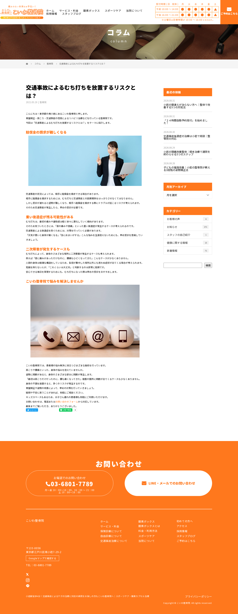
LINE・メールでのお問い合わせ (171, 483)
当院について (134, 10)
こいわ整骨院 (35, 520)
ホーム (50, 10)
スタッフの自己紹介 (186, 235)
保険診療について (111, 531)
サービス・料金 (69, 10)
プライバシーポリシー (198, 596)
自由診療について (111, 536)
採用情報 (51, 13)
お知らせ (187, 227)
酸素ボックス (91, 10)
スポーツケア (113, 10)
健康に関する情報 (187, 243)
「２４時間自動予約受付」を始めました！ (186, 121)
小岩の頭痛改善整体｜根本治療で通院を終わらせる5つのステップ (187, 153)
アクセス (182, 526)
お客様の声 (186, 219)
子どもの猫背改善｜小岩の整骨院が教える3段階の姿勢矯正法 (187, 168)
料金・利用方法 (147, 530)
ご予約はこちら (229, 13)
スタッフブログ (71, 13)
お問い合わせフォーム (66, 401)
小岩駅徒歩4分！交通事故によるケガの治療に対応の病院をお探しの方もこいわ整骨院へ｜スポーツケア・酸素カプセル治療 (87, 596)
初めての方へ (185, 521)
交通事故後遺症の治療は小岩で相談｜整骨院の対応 (187, 137)
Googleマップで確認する (42, 558)
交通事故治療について (113, 540)
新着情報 (187, 251)
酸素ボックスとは (149, 526)
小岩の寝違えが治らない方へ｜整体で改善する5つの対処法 (187, 106)
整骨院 (50, 63)
